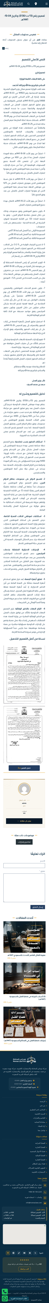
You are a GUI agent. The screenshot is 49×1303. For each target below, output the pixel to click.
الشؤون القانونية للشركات (36, 1168)
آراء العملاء (41, 1126)
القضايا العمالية (40, 1155)
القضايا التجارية (40, 1147)
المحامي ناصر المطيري (37, 1110)
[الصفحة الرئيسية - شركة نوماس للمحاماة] (24, 1061)
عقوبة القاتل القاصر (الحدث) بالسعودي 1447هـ (26, 955)
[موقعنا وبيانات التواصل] (36, 4)
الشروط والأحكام (24, 1300)
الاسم (42, 861)
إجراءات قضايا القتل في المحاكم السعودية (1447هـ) (25, 1040)
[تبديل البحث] (28, 3)
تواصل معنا (41, 1130)
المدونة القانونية (40, 1114)
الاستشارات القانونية (38, 1172)
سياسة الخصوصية (36, 1300)
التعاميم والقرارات (39, 1118)
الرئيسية (42, 1101)
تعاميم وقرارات (24, 842)
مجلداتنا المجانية (40, 1122)
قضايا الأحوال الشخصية (37, 1151)
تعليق (42, 871)
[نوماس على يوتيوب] (24, 1253)
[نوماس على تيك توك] (19, 1253)
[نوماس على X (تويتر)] (35, 1253)
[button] (24, 48)
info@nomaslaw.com (34, 1203)
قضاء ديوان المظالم (38, 1164)
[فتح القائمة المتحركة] (47, 4)
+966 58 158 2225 (35, 1192)
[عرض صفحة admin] (24, 789)
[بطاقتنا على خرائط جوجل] (8, 1253)
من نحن (42, 1105)
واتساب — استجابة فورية (33, 1197)
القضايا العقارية (40, 1160)
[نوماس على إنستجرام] (30, 1253)
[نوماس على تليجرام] (13, 1253)
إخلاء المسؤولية (12, 1300)
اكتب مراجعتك (24, 1269)
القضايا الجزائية (40, 1143)
